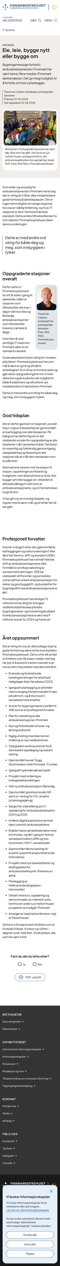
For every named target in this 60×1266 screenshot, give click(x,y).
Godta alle (30, 1234)
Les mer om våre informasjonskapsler (27, 1210)
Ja (24, 964)
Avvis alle (30, 1244)
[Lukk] (51, 1191)
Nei (40, 964)
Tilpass (30, 1253)
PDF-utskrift (33, 977)
